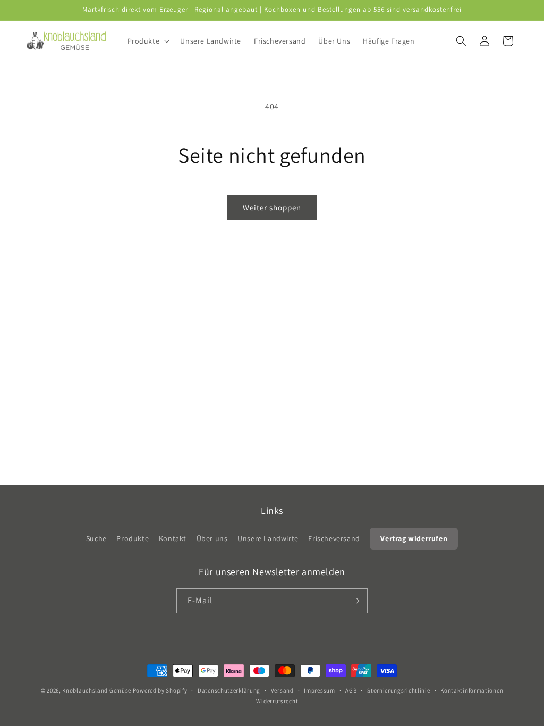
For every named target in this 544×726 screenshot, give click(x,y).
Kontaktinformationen (471, 690)
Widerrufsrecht (277, 701)
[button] (147, 41)
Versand (282, 690)
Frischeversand (334, 538)
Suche (96, 538)
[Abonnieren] (355, 600)
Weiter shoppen (272, 207)
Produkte (132, 538)
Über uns (212, 538)
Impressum (319, 690)
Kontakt (172, 538)
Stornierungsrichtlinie (398, 690)
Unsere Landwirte (268, 538)
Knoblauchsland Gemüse (96, 690)
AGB (350, 690)
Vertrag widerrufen (413, 538)
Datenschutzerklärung (229, 690)
